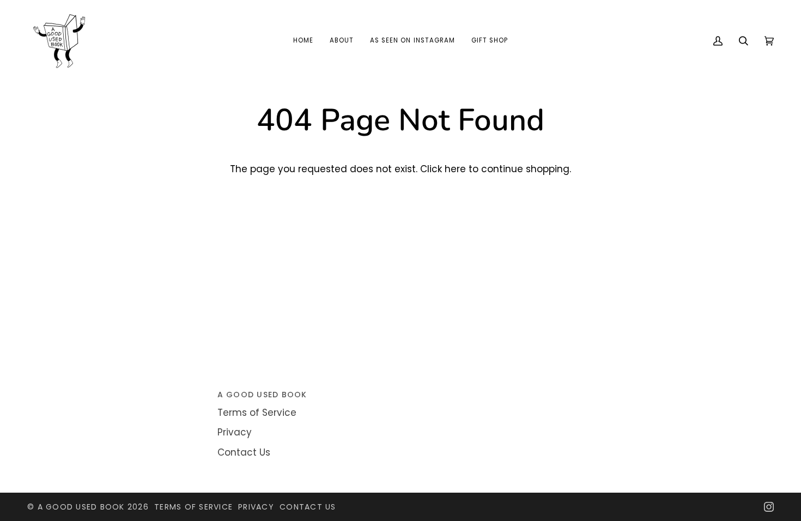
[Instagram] (769, 507)
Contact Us (243, 452)
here (455, 168)
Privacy (234, 432)
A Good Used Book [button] (262, 394)
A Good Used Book (81, 506)
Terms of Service (256, 412)
